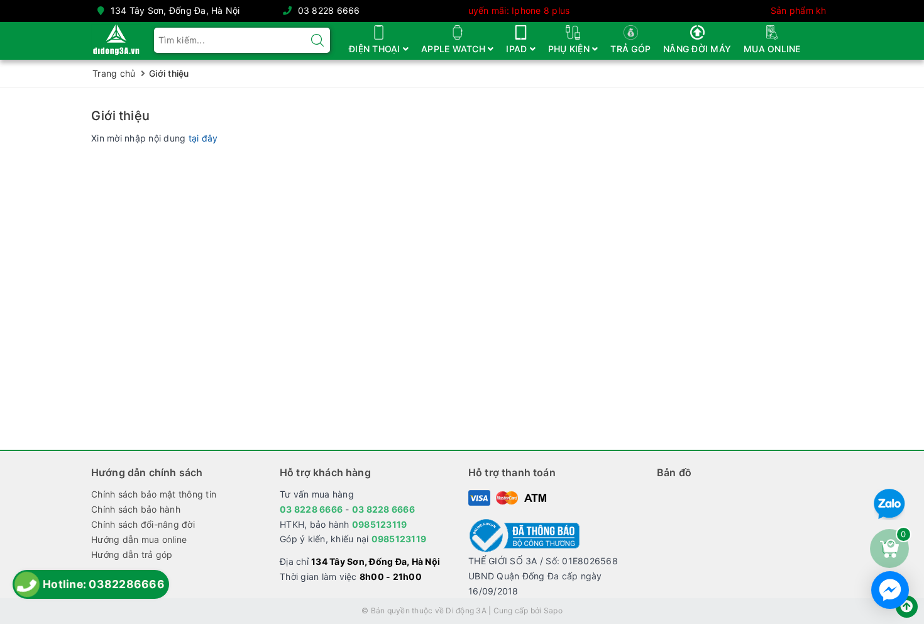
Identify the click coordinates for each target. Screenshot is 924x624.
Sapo (553, 610)
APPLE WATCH (454, 48)
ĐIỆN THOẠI (376, 48)
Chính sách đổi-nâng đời (143, 524)
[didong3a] (116, 38)
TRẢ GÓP (630, 48)
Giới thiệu (120, 115)
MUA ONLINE (772, 48)
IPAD (517, 48)
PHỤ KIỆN (570, 48)
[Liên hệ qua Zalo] (889, 504)
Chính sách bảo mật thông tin (153, 494)
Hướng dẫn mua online (139, 539)
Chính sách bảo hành (135, 509)
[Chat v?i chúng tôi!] (890, 590)
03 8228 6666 (329, 10)
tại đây (203, 138)
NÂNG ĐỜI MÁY (697, 48)
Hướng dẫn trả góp (131, 554)
